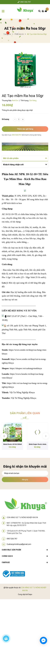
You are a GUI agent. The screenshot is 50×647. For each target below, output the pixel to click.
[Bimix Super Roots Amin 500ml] (37, 432)
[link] (26, 368)
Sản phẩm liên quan (25, 413)
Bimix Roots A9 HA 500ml (12, 444)
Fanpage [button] (6, 562)
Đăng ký (25, 480)
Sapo (30, 594)
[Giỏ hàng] (46, 11)
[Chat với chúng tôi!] (43, 640)
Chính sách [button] (7, 556)
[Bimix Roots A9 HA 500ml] (12, 432)
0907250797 (17, 135)
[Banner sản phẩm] (25, 146)
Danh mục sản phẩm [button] (11, 550)
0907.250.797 (25, 2)
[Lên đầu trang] (43, 631)
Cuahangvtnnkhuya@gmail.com (19, 544)
